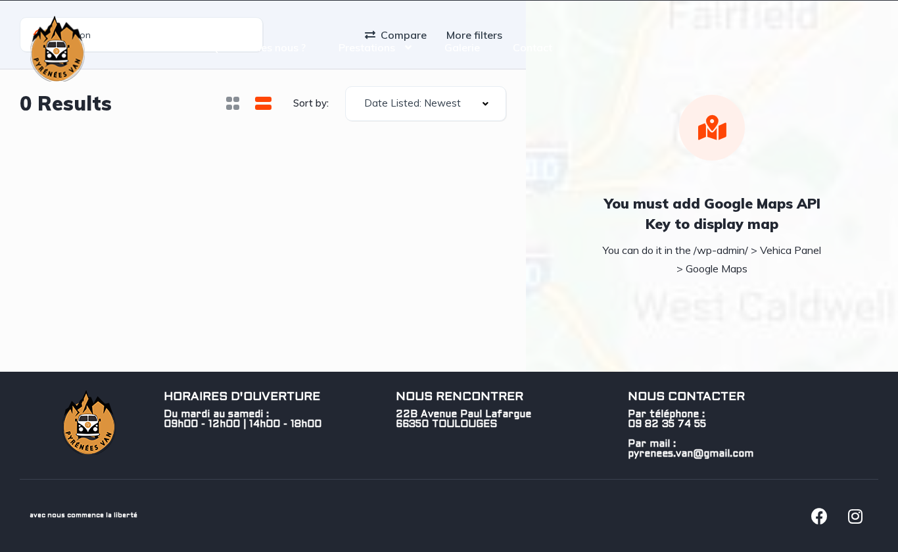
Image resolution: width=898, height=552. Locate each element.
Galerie (462, 47)
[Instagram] (855, 515)
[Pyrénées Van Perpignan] (57, 47)
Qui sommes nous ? (258, 47)
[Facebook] (819, 515)
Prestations (367, 47)
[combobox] (425, 103)
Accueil (160, 47)
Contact (532, 47)
